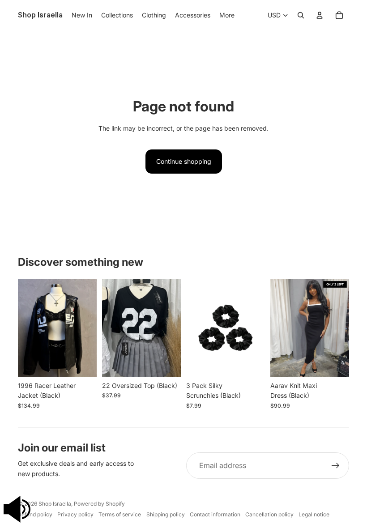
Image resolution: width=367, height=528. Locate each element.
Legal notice (314, 514)
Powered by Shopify (99, 503)
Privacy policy (75, 514)
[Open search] (301, 15)
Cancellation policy (269, 514)
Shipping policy (165, 514)
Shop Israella (54, 503)
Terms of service (119, 514)
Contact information (215, 514)
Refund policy (35, 514)
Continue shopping (183, 161)
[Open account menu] (319, 15)
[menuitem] (227, 15)
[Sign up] (335, 465)
